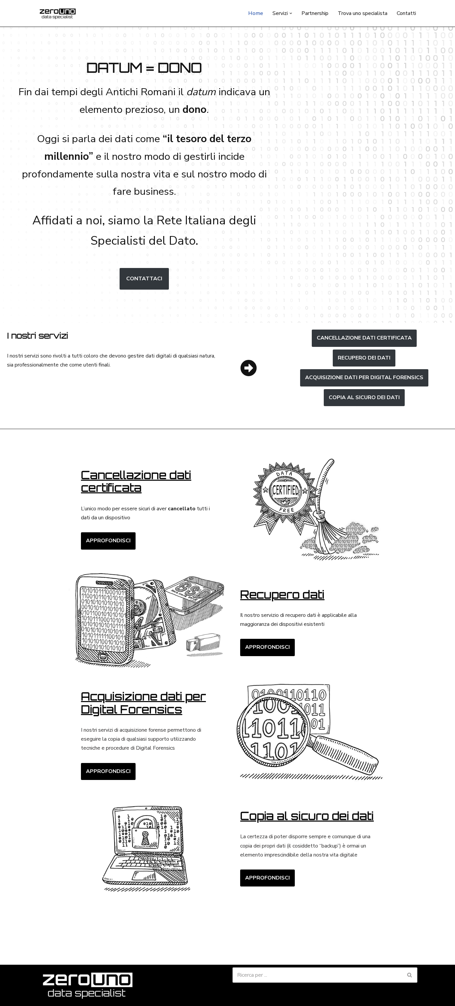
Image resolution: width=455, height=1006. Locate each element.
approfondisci (108, 540)
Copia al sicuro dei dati (307, 816)
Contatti (406, 13)
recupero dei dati (364, 358)
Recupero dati (282, 594)
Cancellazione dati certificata (364, 338)
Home (255, 13)
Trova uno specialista (362, 13)
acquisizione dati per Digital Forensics (364, 377)
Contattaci (144, 278)
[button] (290, 13)
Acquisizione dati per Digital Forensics (143, 703)
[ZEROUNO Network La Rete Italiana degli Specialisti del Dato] (58, 13)
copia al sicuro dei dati (364, 397)
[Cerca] (409, 975)
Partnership (314, 13)
